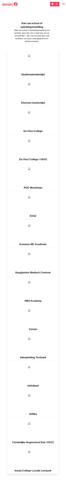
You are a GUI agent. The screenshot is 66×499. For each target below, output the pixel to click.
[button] (63, 4)
